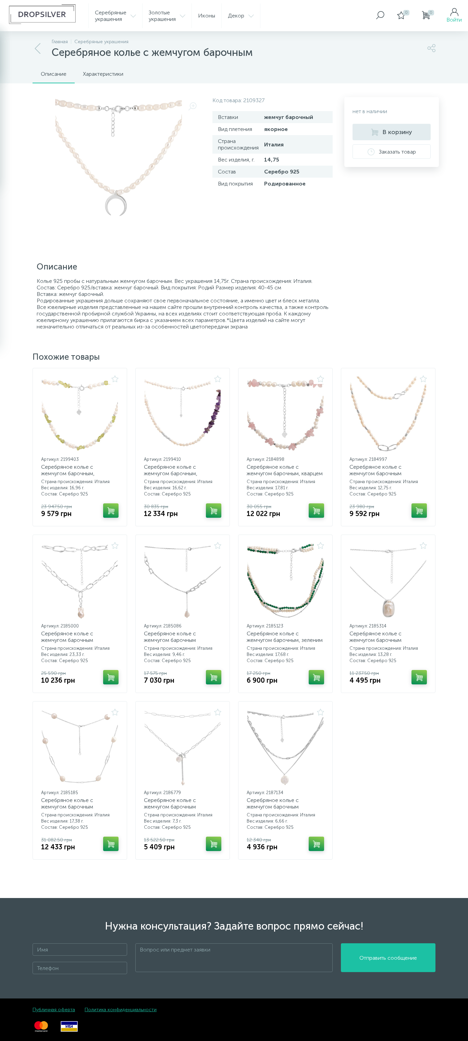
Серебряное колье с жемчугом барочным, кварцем (285, 470)
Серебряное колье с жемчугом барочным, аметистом (170, 473)
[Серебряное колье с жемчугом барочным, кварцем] (285, 414)
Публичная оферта (54, 1010)
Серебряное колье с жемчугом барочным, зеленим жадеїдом (285, 640)
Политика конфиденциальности (121, 1010)
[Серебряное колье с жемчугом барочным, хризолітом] (80, 414)
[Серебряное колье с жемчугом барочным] (388, 414)
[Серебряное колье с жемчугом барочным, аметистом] (182, 414)
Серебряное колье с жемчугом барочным (375, 470)
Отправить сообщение (388, 958)
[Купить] (111, 510)
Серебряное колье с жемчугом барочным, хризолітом (68, 473)
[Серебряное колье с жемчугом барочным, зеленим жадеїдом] (285, 581)
